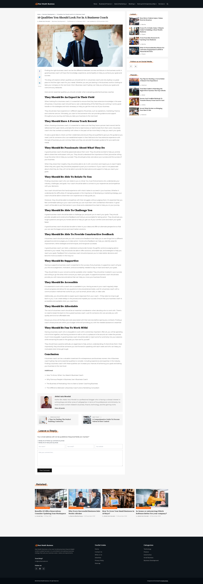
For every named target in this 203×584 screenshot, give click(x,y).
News (95, 4)
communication (50, 291)
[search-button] (167, 4)
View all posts (60, 408)
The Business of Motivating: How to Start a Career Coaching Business (72, 384)
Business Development (48, 14)
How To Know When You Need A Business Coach (65, 375)
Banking (131, 4)
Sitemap (97, 563)
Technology (147, 549)
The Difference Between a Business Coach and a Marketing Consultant (73, 388)
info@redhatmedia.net (41, 561)
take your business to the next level (85, 116)
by (143, 24)
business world (114, 70)
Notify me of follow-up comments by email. (52, 441)
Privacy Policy (99, 560)
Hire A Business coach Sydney (82, 85)
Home (38, 14)
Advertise (98, 557)
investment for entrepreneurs (81, 358)
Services (161, 4)
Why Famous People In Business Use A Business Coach (67, 379)
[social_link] (131, 66)
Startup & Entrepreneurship (146, 4)
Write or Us (98, 555)
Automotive (147, 555)
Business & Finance (105, 4)
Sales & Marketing (120, 4)
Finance (146, 552)
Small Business (148, 557)
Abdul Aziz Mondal (44, 21)
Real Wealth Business (44, 580)
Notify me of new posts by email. (48, 442)
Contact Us (98, 552)
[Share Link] (39, 71)
